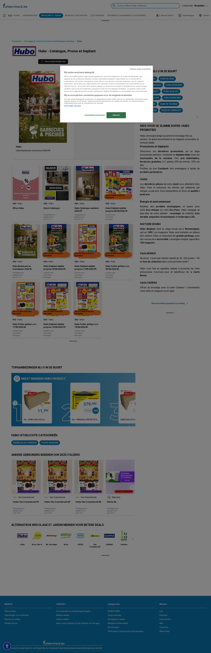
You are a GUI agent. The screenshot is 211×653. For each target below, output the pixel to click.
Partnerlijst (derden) (72, 106)
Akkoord (116, 115)
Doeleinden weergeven (95, 115)
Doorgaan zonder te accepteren (140, 69)
